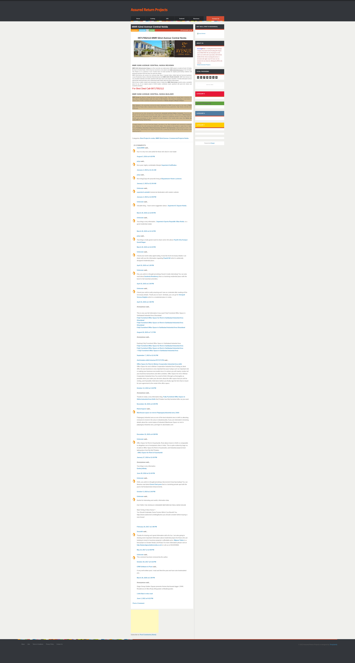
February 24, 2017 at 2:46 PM (147, 527)
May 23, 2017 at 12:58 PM (145, 550)
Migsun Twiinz (179, 540)
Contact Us (215, 18)
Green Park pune (156, 484)
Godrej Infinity (142, 468)
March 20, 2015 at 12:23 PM (146, 247)
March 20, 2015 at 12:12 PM (146, 231)
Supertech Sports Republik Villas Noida (170, 221)
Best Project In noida (147, 138)
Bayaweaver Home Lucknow (172, 178)
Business (196, 18)
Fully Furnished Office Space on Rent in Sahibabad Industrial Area (160, 348)
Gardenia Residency (151, 276)
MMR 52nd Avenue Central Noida (150, 26)
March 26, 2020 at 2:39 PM (146, 578)
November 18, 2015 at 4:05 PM (147, 404)
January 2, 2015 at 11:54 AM (146, 183)
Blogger (213, 143)
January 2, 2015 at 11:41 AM (146, 170)
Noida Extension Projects (203, 64)
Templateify (333, 644)
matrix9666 (140, 148)
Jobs (28, 644)
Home (138, 18)
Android (181, 18)
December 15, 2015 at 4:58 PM (147, 434)
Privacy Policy (50, 644)
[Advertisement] (145, 621)
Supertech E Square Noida (177, 205)
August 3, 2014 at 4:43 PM (146, 156)
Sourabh (140, 531)
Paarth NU (167, 258)
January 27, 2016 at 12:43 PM (147, 457)
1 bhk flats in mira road (145, 593)
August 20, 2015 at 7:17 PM (146, 332)
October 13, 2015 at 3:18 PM (146, 388)
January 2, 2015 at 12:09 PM (146, 197)
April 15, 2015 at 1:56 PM (145, 302)
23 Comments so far (186, 30)
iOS (167, 18)
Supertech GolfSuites (169, 165)
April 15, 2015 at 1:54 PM (145, 283)
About (23, 644)
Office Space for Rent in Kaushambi (150, 452)
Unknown (140, 188)
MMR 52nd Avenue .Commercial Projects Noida (172, 138)
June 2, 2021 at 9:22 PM (145, 598)
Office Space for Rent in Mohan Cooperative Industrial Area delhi (159, 364)
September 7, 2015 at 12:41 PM (147, 355)
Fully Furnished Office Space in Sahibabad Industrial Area (158, 350)
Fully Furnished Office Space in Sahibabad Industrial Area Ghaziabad (161, 327)
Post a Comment (138, 603)
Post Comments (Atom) (148, 634)
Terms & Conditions (38, 644)
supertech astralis (143, 192)
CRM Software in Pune (145, 566)
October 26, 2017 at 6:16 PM (146, 562)
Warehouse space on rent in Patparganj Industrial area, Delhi (158, 412)
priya (138, 161)
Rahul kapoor (141, 409)
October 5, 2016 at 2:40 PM (146, 491)
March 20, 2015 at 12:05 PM (146, 213)
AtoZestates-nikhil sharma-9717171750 (150, 360)
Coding (152, 18)
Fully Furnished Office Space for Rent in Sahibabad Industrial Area (160, 346)
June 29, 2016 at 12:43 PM (146, 473)
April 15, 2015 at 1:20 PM (145, 265)
